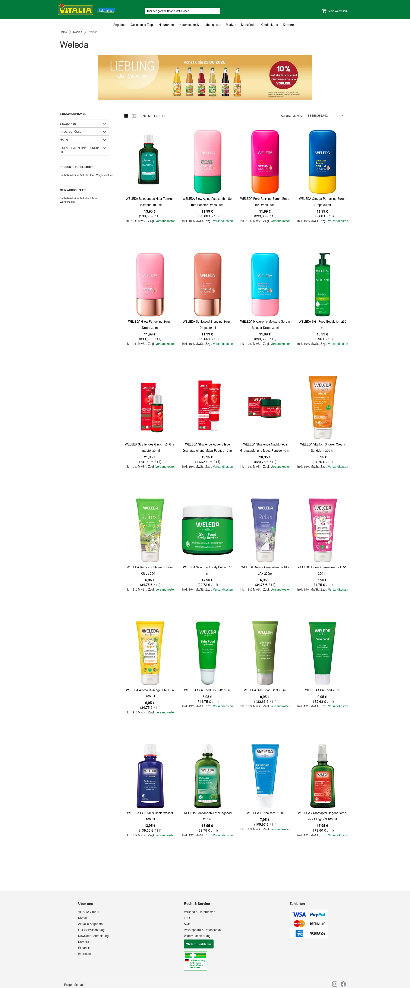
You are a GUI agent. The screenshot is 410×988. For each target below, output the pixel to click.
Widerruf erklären (198, 944)
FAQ (187, 918)
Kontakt (83, 918)
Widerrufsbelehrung (197, 936)
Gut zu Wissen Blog (91, 930)
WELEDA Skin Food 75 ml (322, 690)
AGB (187, 924)
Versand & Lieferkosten (199, 912)
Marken (78, 32)
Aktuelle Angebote (90, 924)
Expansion (85, 947)
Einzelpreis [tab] (68, 123)
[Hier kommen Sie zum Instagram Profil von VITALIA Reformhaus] (334, 984)
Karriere (83, 941)
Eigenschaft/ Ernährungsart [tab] (80, 149)
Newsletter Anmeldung (93, 936)
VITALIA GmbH (88, 912)
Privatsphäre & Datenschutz (202, 930)
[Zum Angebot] (205, 77)
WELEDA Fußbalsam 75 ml (265, 813)
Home (63, 32)
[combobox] (182, 11)
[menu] (205, 24)
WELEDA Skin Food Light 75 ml (265, 690)
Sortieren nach (292, 115)
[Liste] (133, 115)
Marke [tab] (64, 139)
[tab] (205, 24)
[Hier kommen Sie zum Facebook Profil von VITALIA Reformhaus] (343, 984)
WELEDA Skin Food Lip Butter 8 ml (207, 690)
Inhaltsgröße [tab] (70, 131)
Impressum (85, 953)
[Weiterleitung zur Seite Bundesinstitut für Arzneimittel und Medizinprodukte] (195, 969)
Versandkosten (165, 221)
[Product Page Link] (150, 162)
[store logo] (86, 8)
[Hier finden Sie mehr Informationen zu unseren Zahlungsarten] (309, 937)
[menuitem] (121, 24)
